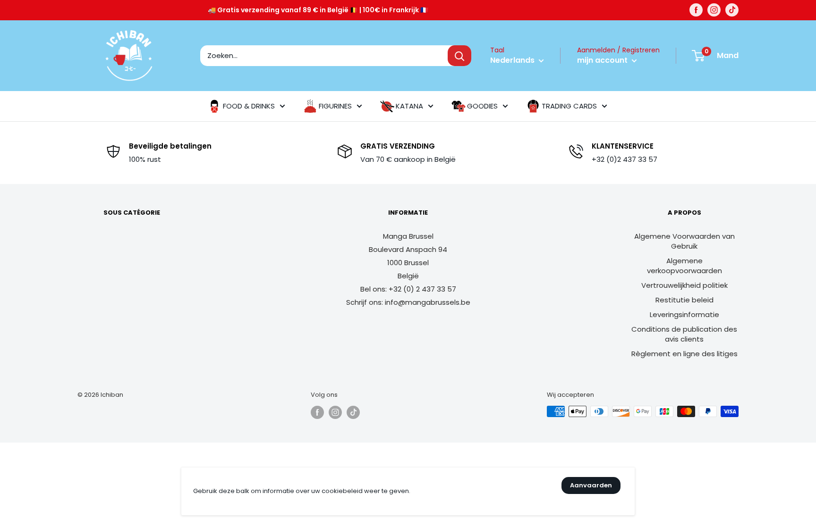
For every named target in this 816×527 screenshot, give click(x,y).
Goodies (482, 106)
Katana (409, 106)
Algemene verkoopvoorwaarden (684, 266)
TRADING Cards (569, 106)
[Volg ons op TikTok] (732, 10)
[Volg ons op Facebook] (696, 10)
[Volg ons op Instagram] (714, 10)
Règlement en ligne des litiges (684, 354)
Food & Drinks (249, 106)
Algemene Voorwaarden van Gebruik (684, 241)
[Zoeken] (459, 55)
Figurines (335, 106)
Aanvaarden (591, 485)
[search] (324, 55)
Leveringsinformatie (684, 314)
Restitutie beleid (684, 300)
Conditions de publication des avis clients (684, 334)
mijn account (603, 60)
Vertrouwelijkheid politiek (684, 285)
